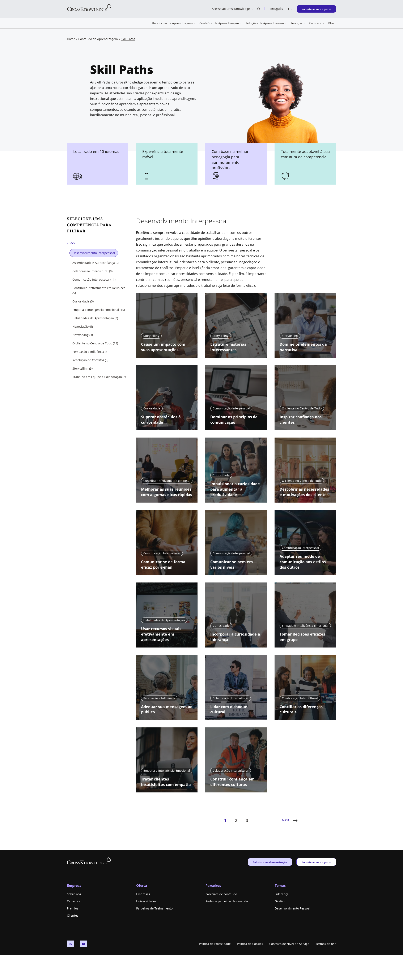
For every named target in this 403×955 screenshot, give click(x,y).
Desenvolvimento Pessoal (292, 908)
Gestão (279, 901)
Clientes (72, 915)
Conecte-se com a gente (316, 9)
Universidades (146, 901)
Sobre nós (74, 894)
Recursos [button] (315, 23)
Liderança (282, 894)
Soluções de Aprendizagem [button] (265, 23)
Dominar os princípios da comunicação (234, 419)
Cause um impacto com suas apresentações (163, 347)
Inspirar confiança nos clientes (301, 419)
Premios (72, 908)
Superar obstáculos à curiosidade (161, 419)
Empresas (143, 894)
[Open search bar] (258, 8)
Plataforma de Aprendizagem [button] (172, 23)
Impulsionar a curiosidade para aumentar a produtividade (235, 489)
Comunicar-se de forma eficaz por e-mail (163, 564)
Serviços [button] (296, 23)
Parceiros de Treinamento (154, 908)
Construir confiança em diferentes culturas (232, 782)
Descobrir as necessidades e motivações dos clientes (304, 492)
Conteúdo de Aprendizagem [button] (219, 23)
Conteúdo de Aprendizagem (98, 39)
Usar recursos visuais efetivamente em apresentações (161, 634)
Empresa (74, 885)
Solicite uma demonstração (270, 862)
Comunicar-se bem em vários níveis (231, 564)
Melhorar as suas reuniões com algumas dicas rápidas (166, 492)
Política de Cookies (250, 944)
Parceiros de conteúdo (221, 894)
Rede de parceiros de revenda (226, 901)
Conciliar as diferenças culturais (301, 709)
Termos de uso (325, 944)
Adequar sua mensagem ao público (166, 709)
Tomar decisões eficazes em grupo (302, 637)
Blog (331, 23)
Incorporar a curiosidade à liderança (235, 637)
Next (285, 820)
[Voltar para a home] (89, 7)
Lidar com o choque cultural (228, 709)
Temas (280, 885)
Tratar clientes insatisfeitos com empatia (166, 782)
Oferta (141, 885)
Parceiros (213, 885)
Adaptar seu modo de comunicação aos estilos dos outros (303, 562)
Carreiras (73, 901)
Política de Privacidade (215, 944)
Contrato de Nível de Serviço (289, 944)
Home (71, 39)
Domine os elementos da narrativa (303, 347)
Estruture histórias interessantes (228, 347)
